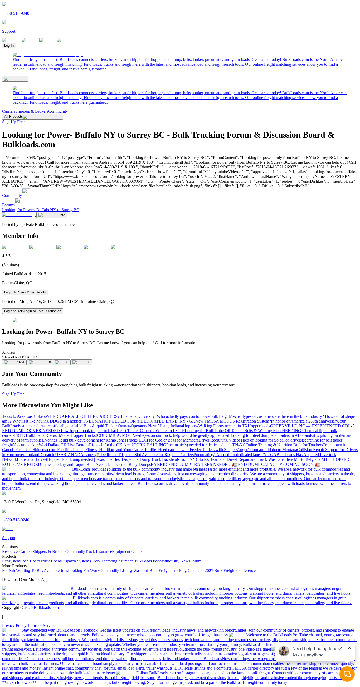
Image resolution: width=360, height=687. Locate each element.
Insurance (125, 561)
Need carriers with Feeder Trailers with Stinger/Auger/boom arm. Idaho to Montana (227, 449)
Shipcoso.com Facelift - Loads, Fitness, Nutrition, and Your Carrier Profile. (95, 449)
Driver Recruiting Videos (219, 440)
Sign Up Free (13, 122)
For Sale (9, 570)
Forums (8, 205)
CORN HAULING (149, 445)
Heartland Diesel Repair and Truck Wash (243, 459)
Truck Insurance (98, 551)
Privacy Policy (14, 625)
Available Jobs (56, 570)
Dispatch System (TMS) (81, 561)
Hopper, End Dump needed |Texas (76, 459)
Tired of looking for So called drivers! (271, 440)
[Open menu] (15, 79)
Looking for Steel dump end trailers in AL (265, 435)
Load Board (30, 561)
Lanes (89, 454)
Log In (9, 46)
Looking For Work (83, 570)
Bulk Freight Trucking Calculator (177, 570)
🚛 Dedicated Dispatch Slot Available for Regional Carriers (144, 454)
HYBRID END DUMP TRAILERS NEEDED (191, 464)
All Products (13, 117)
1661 (21, 362)
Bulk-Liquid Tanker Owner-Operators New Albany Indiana (133, 426)
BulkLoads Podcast (149, 561)
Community (58, 111)
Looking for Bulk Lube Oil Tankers (214, 430)
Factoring (109, 561)
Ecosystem (11, 561)
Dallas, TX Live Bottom (68, 445)
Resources (10, 551)
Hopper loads (259, 426)
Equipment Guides (127, 551)
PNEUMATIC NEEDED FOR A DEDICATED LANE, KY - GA (139, 421)
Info (62, 215)
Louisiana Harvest (32, 459)
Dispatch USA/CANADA (61, 454)
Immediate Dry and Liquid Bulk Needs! (74, 464)
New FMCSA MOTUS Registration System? (233, 421)
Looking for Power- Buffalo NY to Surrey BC (40, 209)
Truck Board (50, 561)
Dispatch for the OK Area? (111, 445)
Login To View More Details (25, 292)
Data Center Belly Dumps (129, 464)
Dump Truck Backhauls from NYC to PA (174, 459)
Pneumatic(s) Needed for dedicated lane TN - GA (235, 454)
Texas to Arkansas (17, 416)
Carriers (8, 111)
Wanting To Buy (30, 570)
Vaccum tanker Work (30, 445)
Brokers (39, 416)
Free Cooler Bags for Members (172, 440)
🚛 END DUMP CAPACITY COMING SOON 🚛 (276, 464)
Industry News (178, 561)
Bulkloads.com (46, 607)
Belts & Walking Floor (263, 430)
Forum (195, 561)
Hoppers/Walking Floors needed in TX (215, 426)
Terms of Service (41, 625)
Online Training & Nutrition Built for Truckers (284, 445)
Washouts (141, 570)
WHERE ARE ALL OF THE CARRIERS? (82, 416)
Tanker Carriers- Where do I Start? (156, 430)
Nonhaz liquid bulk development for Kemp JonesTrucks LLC (95, 440)
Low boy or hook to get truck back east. (94, 430)
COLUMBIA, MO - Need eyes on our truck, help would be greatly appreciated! (164, 435)
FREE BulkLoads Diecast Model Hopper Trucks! (55, 435)
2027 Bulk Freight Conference (230, 570)
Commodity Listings (116, 570)
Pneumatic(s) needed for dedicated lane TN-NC (206, 445)
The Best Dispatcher (123, 459)
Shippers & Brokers (31, 111)
